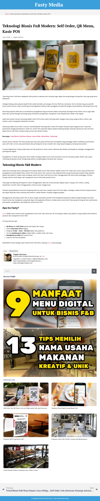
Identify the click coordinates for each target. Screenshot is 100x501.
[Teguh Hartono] (8, 257)
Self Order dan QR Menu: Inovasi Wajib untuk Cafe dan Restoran (25, 408)
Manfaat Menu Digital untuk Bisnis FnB (64, 408)
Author (5, 251)
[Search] (94, 271)
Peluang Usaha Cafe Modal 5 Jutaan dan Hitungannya (69, 439)
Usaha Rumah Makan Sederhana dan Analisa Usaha (20, 470)
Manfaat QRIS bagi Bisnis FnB (13, 439)
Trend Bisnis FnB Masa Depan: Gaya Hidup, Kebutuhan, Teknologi (33, 136)
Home (7, 14)
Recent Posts (13, 251)
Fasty (4, 213)
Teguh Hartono (19, 254)
